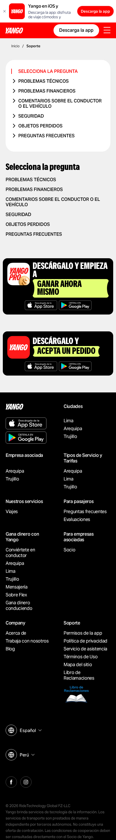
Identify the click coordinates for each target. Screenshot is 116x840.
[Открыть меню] (107, 30)
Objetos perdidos (40, 126)
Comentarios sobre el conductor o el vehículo (60, 103)
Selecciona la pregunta (48, 71)
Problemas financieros (46, 91)
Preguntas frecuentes (46, 135)
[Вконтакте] (11, 781)
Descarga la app (95, 11)
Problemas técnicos (43, 81)
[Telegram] (26, 781)
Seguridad (31, 116)
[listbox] (30, 730)
